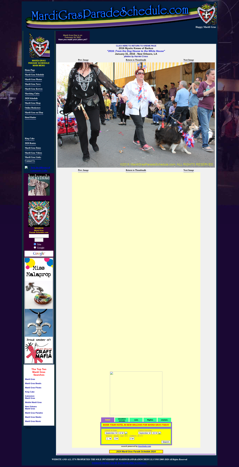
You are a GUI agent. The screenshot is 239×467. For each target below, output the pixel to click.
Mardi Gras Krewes (34, 88)
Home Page (30, 70)
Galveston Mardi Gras (30, 397)
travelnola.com (144, 446)
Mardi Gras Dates (33, 147)
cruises (164, 420)
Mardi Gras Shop (33, 102)
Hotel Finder (30, 117)
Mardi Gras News (33, 84)
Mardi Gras (30, 379)
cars (136, 420)
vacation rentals (122, 420)
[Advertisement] (35, 128)
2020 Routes (30, 143)
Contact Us (30, 160)
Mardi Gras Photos (33, 79)
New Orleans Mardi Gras (31, 407)
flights (150, 420)
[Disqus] (136, 216)
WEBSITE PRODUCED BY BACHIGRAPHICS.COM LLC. (119, 463)
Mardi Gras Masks (33, 417)
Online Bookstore (32, 107)
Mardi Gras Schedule (34, 74)
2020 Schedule (31, 98)
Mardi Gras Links (33, 157)
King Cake (29, 138)
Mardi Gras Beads (33, 383)
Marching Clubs (32, 93)
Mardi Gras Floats (33, 388)
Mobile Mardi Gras (33, 402)
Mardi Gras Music (33, 421)
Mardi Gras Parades (34, 413)
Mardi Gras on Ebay (34, 112)
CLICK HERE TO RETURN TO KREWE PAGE (136, 46)
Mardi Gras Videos (33, 152)
